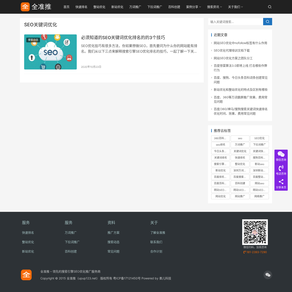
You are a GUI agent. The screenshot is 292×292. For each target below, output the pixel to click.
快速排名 (81, 7)
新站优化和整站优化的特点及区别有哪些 (241, 89)
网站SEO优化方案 (241, 190)
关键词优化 (240, 151)
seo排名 (220, 144)
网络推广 (259, 196)
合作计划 (156, 251)
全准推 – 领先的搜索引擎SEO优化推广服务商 (70, 271)
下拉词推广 (154, 7)
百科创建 (174, 7)
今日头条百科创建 (222, 151)
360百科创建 (221, 138)
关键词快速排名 (261, 151)
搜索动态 (33, 39)
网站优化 (220, 196)
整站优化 (99, 7)
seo (240, 138)
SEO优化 (259, 138)
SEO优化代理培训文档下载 (232, 50)
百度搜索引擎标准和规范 (241, 176)
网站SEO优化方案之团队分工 (233, 58)
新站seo (259, 164)
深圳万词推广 (241, 170)
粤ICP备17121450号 (127, 278)
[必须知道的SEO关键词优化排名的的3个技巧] (50, 51)
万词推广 (135, 7)
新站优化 (117, 7)
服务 (26, 222)
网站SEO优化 (221, 190)
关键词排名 (220, 157)
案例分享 (192, 7)
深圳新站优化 (260, 170)
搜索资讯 (213, 7)
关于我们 (234, 7)
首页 (66, 7)
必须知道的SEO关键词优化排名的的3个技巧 (123, 37)
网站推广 (240, 196)
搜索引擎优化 (221, 164)
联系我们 (156, 242)
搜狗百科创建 (260, 157)
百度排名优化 (221, 176)
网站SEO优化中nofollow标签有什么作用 (240, 43)
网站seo (259, 183)
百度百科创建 (221, 183)
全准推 (71, 278)
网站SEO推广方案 (261, 190)
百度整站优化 (260, 176)
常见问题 (113, 251)
